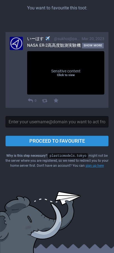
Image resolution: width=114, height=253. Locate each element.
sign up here (95, 166)
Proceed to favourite (57, 141)
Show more (93, 45)
